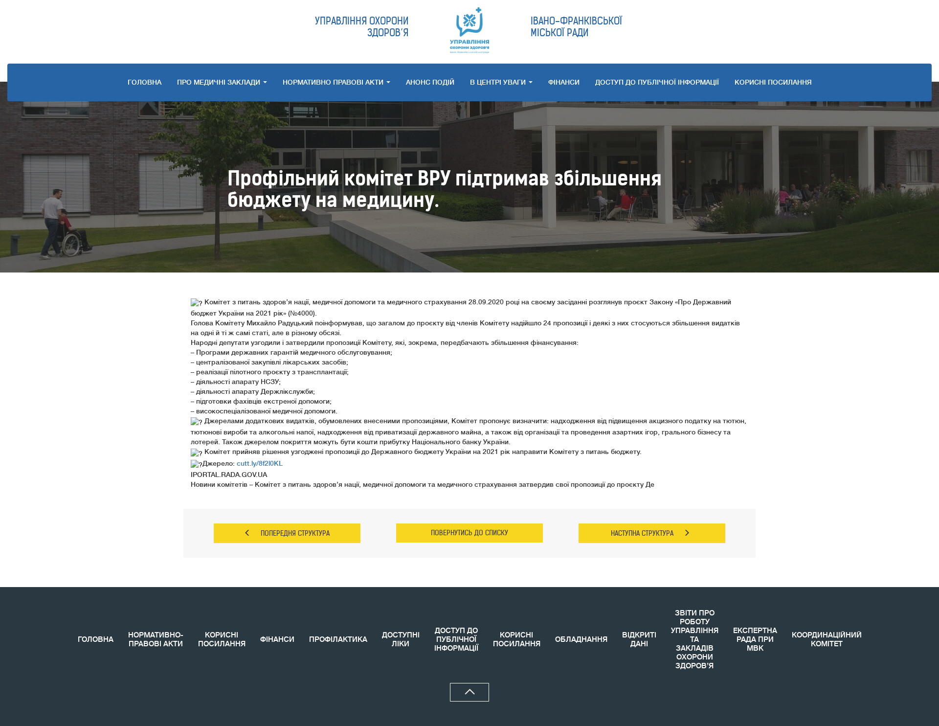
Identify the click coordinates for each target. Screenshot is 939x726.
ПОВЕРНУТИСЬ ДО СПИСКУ (469, 532)
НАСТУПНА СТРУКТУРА (642, 533)
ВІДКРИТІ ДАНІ (639, 639)
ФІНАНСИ (564, 82)
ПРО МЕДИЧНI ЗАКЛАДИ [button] (219, 82)
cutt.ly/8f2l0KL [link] (260, 463)
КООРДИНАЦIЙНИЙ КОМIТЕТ (827, 639)
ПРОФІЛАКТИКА (338, 639)
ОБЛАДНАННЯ (581, 639)
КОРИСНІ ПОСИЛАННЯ (222, 639)
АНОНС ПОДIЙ (430, 82)
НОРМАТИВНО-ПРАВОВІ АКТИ (155, 639)
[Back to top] (469, 692)
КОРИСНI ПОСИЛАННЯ (773, 82)
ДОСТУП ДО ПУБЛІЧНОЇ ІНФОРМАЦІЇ (657, 82)
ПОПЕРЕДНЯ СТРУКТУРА (295, 533)
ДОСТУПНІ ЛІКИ (401, 639)
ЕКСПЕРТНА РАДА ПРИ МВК (755, 640)
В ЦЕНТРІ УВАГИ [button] (499, 82)
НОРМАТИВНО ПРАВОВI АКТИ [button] (334, 82)
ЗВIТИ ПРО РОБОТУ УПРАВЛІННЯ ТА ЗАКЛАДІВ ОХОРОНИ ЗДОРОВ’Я (694, 639)
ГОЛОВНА (144, 82)
